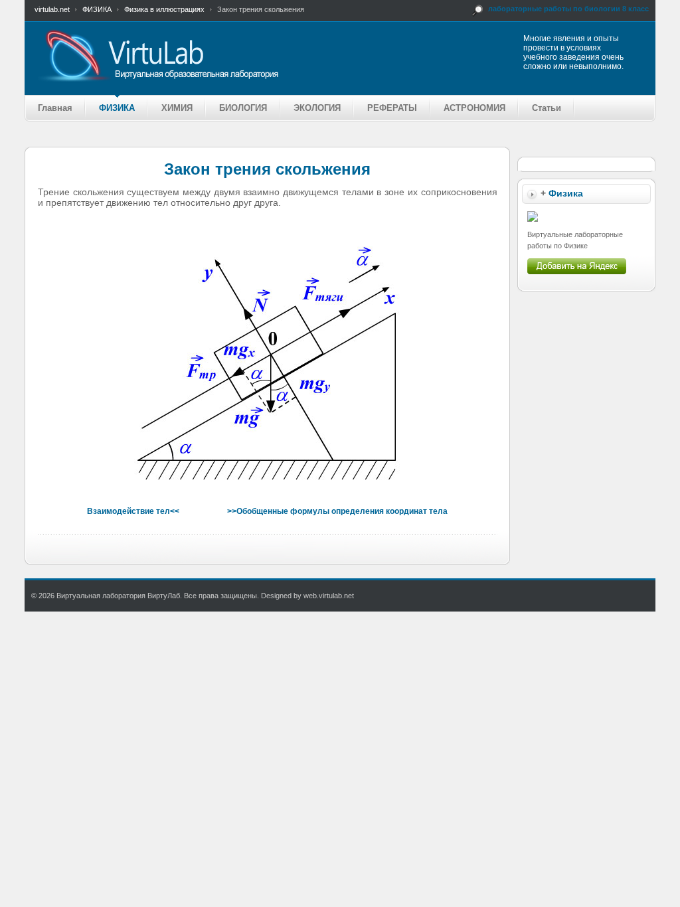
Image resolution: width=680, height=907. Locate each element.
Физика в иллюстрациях (164, 9)
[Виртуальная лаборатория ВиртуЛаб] (210, 55)
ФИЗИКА (97, 9)
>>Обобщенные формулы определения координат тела (337, 511)
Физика (566, 194)
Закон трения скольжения (267, 169)
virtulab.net (52, 9)
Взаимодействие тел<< (133, 511)
